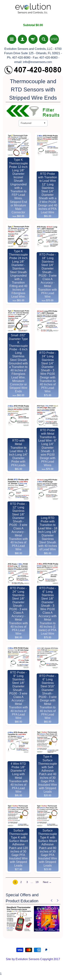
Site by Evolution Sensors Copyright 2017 (33, 959)
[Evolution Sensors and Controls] (33, 11)
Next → (47, 882)
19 (37, 882)
